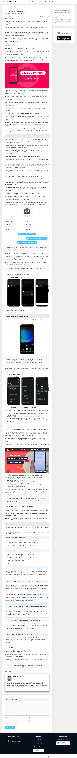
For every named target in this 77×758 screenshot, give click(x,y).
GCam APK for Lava (37, 159)
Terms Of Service (38, 746)
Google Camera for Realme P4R (63, 19)
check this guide (20, 249)
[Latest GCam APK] (3, 2)
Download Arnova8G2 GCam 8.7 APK (37, 238)
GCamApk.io (21, 756)
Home (6, 8)
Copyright (38, 741)
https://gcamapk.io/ (27, 666)
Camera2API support (15, 416)
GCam (10, 8)
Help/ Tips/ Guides (53, 1)
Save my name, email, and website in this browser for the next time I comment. (25, 723)
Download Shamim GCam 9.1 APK (27, 242)
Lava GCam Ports (39, 38)
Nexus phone (31, 51)
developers (17, 159)
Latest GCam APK (11, 2)
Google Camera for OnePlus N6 (63, 10)
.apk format (14, 256)
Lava (14, 8)
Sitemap (60, 756)
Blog (70, 1)
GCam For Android (42, 1)
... (46, 689)
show (11, 45)
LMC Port (63, 1)
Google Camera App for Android (27, 90)
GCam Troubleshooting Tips (25, 426)
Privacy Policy (38, 743)
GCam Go (28, 1)
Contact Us (38, 739)
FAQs (38, 745)
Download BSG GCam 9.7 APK (27, 234)
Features (34, 1)
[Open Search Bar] (73, 2)
